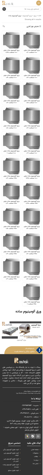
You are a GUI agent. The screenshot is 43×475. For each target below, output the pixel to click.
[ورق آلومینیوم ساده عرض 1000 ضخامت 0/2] (31, 40)
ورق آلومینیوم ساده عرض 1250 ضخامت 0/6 (32, 252)
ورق (35, 15)
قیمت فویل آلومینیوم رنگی (11, 449)
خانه (39, 15)
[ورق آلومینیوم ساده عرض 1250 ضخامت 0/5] (11, 216)
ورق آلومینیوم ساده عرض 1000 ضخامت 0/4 (11, 76)
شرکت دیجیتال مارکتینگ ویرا (23, 393)
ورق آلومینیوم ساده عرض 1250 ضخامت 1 (32, 303)
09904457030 (30, 348)
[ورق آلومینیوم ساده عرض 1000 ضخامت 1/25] (31, 166)
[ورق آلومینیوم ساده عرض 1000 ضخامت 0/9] (31, 141)
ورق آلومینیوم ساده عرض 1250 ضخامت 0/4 (32, 227)
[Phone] (39, 350)
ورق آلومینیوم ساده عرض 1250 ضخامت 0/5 (11, 227)
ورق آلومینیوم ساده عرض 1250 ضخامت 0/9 (11, 278)
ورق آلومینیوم (27, 15)
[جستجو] (4, 9)
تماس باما (35, 463)
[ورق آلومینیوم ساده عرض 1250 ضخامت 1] (31, 292)
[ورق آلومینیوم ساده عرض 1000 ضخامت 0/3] (31, 65)
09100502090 (28, 417)
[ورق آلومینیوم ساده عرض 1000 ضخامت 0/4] (11, 65)
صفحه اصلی (34, 449)
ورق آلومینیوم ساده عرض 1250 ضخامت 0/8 (32, 278)
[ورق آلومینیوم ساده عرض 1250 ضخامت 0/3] (11, 191)
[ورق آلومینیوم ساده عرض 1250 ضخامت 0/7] (11, 241)
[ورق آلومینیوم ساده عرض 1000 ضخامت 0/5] (31, 90)
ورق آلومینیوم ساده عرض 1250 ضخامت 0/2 (11, 177)
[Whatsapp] (38, 436)
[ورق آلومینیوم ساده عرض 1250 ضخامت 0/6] (31, 241)
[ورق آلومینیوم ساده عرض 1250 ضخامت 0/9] (11, 266)
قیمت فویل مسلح (13, 470)
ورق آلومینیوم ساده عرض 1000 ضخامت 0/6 (11, 101)
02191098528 (26, 409)
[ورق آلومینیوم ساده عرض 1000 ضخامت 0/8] (11, 115)
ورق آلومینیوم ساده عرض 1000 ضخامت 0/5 (32, 101)
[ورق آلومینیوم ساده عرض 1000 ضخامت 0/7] (31, 115)
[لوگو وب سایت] (8, 3)
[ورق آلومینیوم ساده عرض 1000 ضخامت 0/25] (11, 40)
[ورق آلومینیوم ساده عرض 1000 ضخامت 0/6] (11, 90)
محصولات (35, 453)
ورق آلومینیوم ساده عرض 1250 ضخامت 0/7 (11, 252)
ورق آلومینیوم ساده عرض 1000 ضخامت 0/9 (32, 152)
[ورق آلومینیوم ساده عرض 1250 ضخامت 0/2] (11, 166)
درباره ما (36, 460)
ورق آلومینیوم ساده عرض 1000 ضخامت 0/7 (32, 127)
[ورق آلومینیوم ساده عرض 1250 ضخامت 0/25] (31, 191)
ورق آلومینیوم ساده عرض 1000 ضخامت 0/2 (32, 51)
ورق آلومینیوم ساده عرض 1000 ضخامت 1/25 (32, 177)
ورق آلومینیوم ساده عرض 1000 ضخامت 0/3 (32, 76)
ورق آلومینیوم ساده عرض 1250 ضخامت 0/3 (11, 202)
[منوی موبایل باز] (38, 3)
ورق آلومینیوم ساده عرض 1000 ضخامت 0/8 (11, 127)
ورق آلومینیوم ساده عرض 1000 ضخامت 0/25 (11, 51)
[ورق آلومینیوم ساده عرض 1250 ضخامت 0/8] (31, 266)
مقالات (36, 456)
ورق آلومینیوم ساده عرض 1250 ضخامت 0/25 (32, 202)
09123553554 (27, 405)
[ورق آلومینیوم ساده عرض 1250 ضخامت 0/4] (31, 216)
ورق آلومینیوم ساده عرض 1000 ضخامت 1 (11, 152)
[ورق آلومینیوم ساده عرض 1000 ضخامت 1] (11, 141)
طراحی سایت (37, 393)
